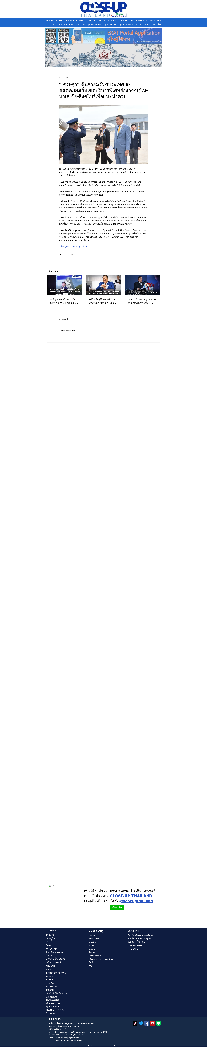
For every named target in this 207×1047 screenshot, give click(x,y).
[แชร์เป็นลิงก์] (72, 254)
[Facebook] (146, 1023)
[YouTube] (152, 1023)
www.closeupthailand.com (103, 1046)
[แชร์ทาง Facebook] (60, 254)
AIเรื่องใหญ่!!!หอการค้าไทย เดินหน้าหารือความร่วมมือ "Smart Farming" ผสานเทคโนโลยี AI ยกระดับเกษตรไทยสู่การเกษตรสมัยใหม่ (103, 301)
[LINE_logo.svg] (158, 1023)
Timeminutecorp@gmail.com (67, 1037)
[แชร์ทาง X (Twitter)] (66, 254)
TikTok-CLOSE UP (52, 999)
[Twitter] (141, 1023)
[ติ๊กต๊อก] (135, 1023)
